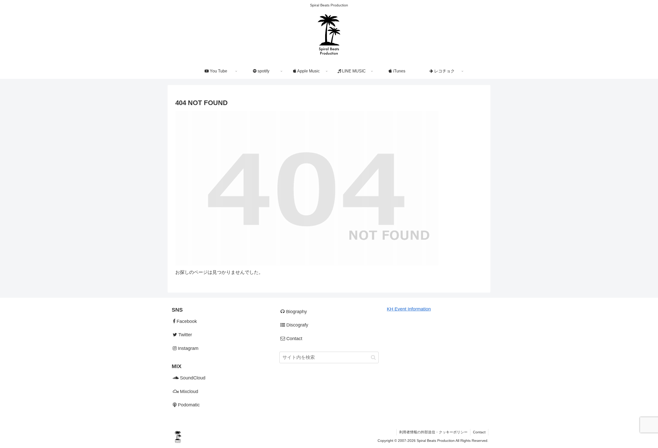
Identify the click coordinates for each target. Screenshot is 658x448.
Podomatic (188, 404)
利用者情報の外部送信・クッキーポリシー (433, 432)
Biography (296, 311)
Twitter (184, 334)
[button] (373, 357)
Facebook (186, 321)
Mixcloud (188, 391)
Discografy (296, 325)
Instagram (187, 348)
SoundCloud (192, 377)
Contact (293, 338)
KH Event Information (409, 309)
